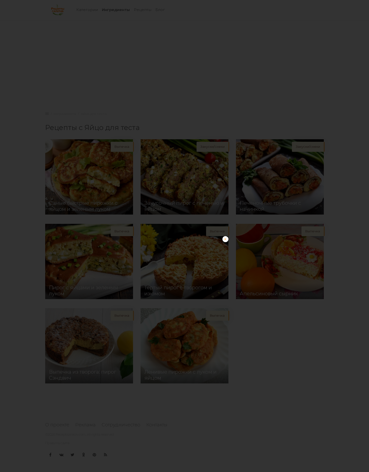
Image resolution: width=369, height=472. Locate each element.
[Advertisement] (184, 271)
